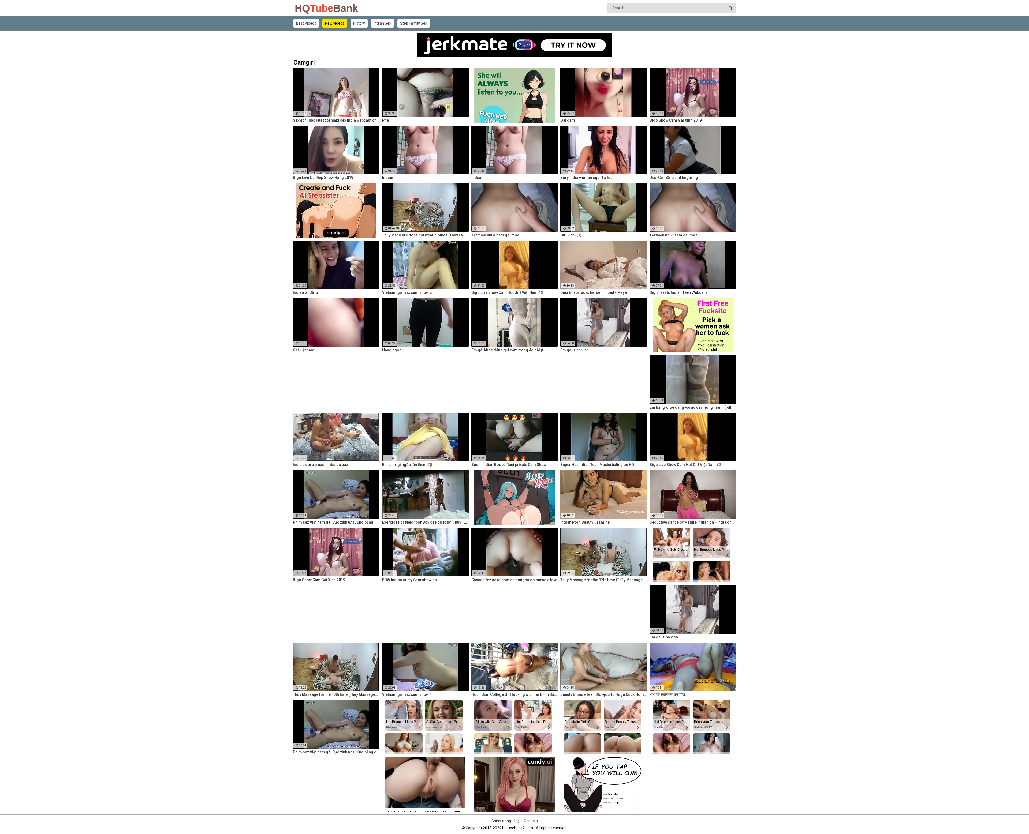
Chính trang (501, 821)
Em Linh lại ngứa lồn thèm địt (407, 465)
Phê (385, 120)
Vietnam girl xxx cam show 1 (407, 694)
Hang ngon (391, 350)
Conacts (531, 821)
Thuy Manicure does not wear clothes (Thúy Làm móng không (425, 235)
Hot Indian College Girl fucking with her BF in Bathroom (514, 694)
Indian (387, 177)
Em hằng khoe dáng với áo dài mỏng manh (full (690, 407)
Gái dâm (567, 120)
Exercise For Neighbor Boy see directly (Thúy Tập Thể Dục (425, 522)
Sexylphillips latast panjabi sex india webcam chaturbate (336, 120)
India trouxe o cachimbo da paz (320, 465)
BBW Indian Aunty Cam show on (409, 580)
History (359, 23)
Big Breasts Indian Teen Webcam (678, 292)
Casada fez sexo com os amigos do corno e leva (514, 580)
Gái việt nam (303, 350)
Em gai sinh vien (574, 350)
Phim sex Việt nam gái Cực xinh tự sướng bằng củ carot (336, 752)
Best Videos (306, 23)
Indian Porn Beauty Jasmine (585, 522)
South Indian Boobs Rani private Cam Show (508, 465)
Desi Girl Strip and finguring (674, 177)
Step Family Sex (413, 23)
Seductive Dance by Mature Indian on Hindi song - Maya (693, 522)
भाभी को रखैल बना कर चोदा (667, 694)
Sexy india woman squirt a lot (586, 177)
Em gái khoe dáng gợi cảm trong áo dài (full (509, 350)
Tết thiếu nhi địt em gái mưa (495, 235)
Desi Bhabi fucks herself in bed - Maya (593, 292)
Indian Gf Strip (305, 292)
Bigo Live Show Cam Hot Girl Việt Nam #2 (507, 292)
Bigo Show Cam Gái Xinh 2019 (676, 120)
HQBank (309, 8)
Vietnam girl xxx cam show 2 (407, 292)
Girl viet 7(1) (570, 235)
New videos (334, 23)
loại (517, 821)
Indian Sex (382, 23)
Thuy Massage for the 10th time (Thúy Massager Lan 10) (336, 694)
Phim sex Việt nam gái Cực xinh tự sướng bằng (333, 522)
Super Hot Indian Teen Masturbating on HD (597, 465)
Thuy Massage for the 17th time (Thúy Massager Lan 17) (603, 580)
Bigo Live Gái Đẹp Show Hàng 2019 (323, 177)
